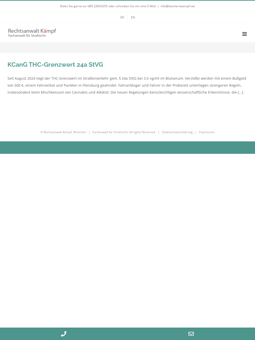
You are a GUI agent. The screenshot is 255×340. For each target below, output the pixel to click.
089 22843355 (98, 6)
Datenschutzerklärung (177, 132)
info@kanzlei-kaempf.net (178, 6)
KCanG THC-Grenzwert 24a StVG (55, 64)
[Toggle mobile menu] (245, 34)
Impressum (207, 132)
